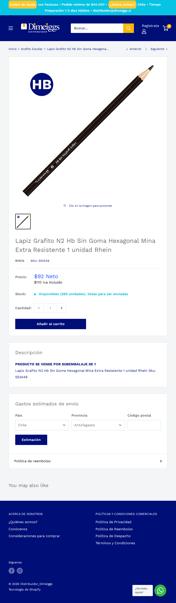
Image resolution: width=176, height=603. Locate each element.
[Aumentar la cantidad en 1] (61, 308)
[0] (165, 28)
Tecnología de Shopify (25, 589)
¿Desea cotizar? (122, 4)
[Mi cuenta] (144, 31)
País (18, 415)
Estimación (31, 440)
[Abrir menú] (11, 28)
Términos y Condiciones (115, 543)
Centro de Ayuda (23, 4)
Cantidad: (23, 308)
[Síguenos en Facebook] (12, 570)
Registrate (150, 26)
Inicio (13, 49)
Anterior (136, 49)
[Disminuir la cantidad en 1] (38, 308)
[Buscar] (128, 28)
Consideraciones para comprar (34, 536)
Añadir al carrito (51, 324)
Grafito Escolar (32, 49)
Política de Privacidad (113, 522)
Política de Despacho (113, 536)
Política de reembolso (32, 461)
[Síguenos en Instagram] (20, 570)
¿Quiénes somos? (23, 522)
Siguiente (157, 49)
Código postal (139, 415)
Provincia (79, 415)
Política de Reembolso (114, 529)
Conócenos (18, 529)
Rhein (19, 260)
